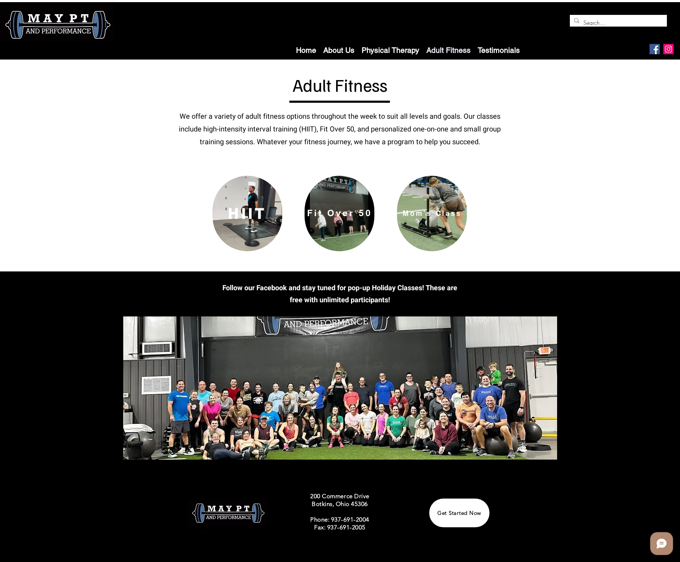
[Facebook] (655, 49)
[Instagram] (668, 49)
